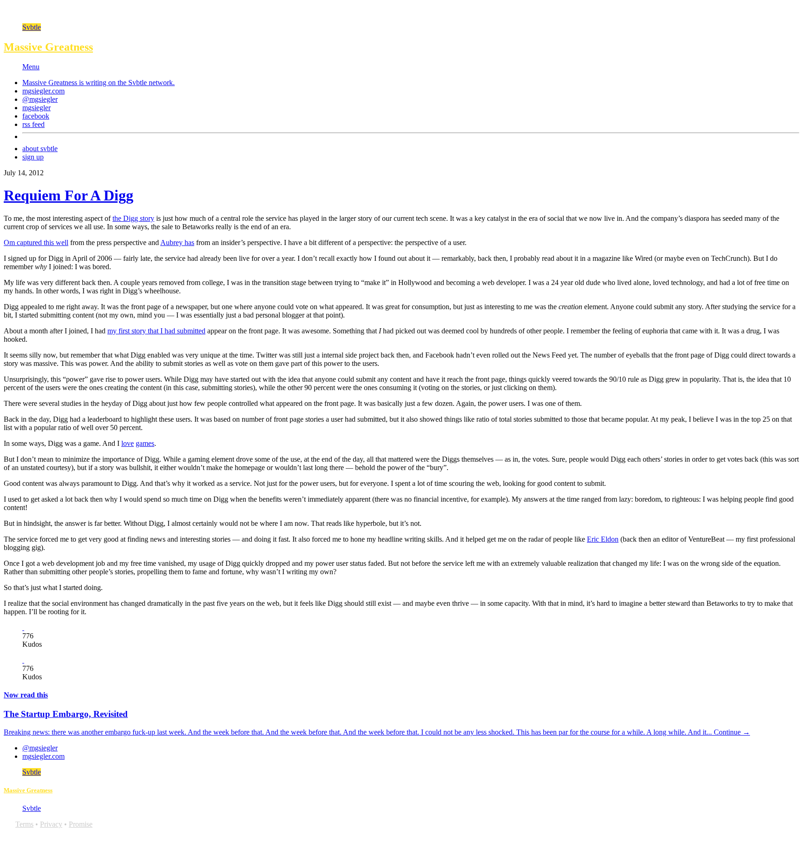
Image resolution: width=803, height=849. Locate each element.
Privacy (51, 824)
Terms (24, 824)
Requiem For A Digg (68, 195)
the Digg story (133, 218)
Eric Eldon (603, 539)
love (127, 443)
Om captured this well (36, 242)
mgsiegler (36, 108)
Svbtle (31, 27)
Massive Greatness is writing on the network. (98, 82)
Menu (30, 67)
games (145, 443)
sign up (33, 157)
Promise (80, 824)
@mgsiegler (40, 99)
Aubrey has (177, 242)
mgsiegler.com (43, 91)
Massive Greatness (48, 47)
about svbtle (40, 149)
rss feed (33, 124)
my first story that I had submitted (156, 331)
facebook (35, 116)
